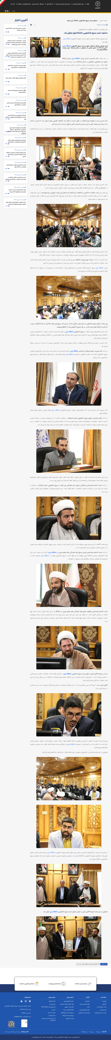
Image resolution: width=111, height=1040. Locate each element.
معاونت (87, 4)
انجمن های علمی (35, 4)
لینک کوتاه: (104, 964)
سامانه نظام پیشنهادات (54, 984)
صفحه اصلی (103, 20)
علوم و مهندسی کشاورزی (84, 1013)
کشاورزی (104, 1004)
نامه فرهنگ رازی (50, 4)
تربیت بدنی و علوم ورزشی (100, 1013)
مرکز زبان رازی (53, 1004)
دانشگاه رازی (67, 39)
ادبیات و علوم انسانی (101, 1007)
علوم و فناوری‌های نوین (84, 1010)
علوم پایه (104, 1001)
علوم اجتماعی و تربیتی (85, 1004)
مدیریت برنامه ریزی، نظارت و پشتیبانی (63, 4)
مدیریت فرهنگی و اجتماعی (78, 4)
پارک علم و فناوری (70, 1018)
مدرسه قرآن (42, 4)
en (9, 11)
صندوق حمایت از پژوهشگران (67, 1013)
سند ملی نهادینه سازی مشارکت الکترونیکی (49, 1019)
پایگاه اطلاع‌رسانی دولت (68, 1010)
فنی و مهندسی (103, 1010)
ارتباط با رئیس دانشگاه (81, 984)
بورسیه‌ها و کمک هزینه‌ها (68, 1016)
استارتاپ (54, 1010)
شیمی (88, 1007)
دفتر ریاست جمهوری (69, 1007)
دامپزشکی (87, 1001)
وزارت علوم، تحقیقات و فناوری (67, 1004)
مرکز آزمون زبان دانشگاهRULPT (48, 1007)
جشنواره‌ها (20, 4)
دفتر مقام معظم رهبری (69, 1001)
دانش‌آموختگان (52, 1001)
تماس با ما (13, 4)
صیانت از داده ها (52, 1013)
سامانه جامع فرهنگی (27, 4)
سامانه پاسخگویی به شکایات (26, 984)
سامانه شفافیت (52, 1016)
